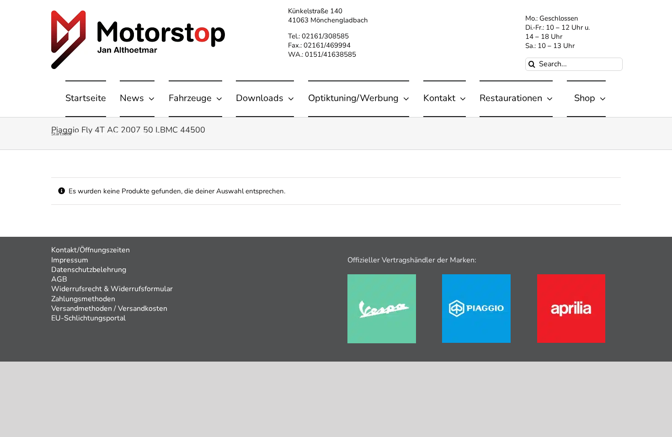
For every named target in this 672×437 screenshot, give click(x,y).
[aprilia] (571, 277)
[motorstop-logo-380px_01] (138, 13)
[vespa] (381, 277)
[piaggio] (476, 277)
